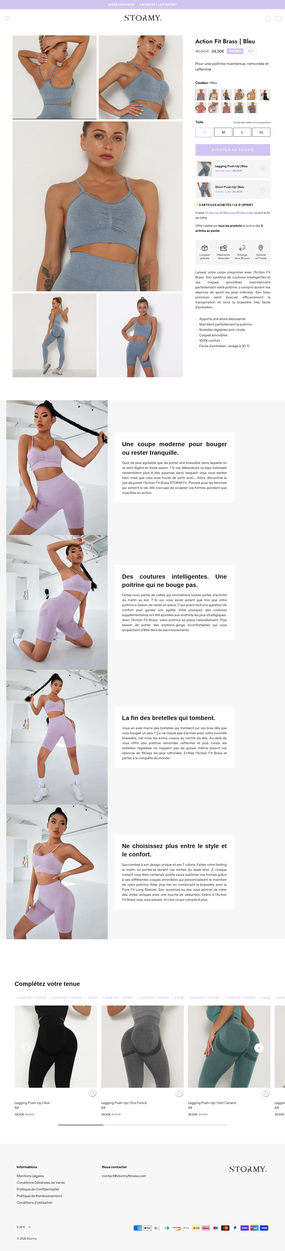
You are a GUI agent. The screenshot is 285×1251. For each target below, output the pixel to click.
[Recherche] (267, 18)
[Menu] (7, 18)
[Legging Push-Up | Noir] (56, 1046)
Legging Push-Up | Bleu (231, 166)
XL (261, 132)
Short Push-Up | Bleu (229, 187)
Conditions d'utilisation (34, 1202)
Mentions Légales (30, 1176)
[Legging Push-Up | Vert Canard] (229, 1046)
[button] (26, 1048)
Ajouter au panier (233, 150)
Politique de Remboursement (39, 1196)
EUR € (21, 1227)
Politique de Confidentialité (38, 1189)
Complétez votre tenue (47, 984)
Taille (232, 122)
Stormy (31, 1238)
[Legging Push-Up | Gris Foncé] (142, 1046)
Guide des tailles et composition (251, 122)
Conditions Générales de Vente (41, 1182)
